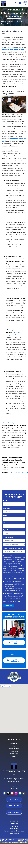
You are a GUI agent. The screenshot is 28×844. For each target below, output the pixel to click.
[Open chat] (24, 840)
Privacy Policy (16, 601)
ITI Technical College (9, 423)
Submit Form (8, 605)
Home (3, 21)
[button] (25, 4)
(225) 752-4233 (14, 789)
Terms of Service (7, 601)
